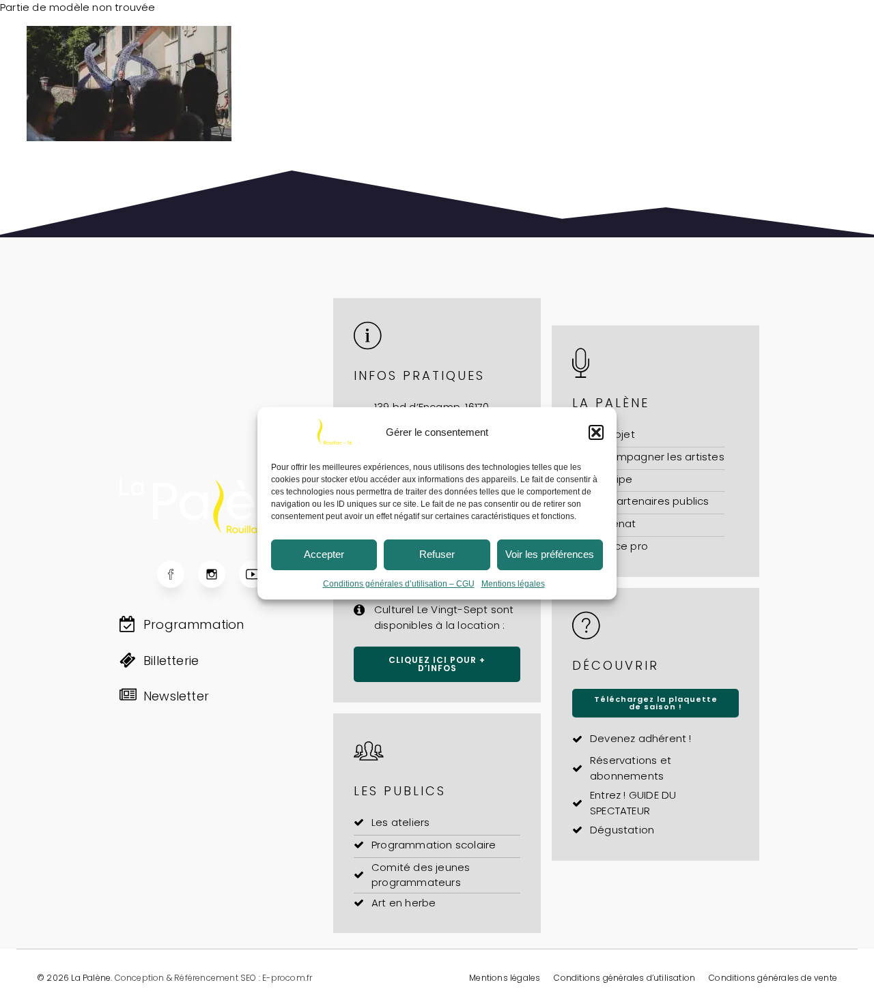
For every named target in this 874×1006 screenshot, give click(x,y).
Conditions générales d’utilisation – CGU (399, 584)
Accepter (324, 554)
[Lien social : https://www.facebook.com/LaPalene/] (177, 574)
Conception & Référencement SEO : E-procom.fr (214, 977)
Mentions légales (513, 584)
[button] (596, 432)
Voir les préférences (549, 554)
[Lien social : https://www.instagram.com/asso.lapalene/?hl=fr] (218, 574)
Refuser (437, 554)
